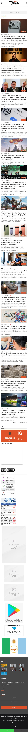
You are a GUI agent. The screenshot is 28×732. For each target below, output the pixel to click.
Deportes (22, 682)
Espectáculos (10, 682)
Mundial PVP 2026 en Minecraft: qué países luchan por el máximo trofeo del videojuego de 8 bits (12, 157)
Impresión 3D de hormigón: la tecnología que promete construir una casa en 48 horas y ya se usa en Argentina (13, 383)
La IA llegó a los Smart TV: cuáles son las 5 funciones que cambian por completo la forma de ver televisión (13, 412)
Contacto (3, 694)
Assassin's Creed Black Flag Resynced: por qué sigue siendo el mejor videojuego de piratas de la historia (14, 215)
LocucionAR (14, 718)
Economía (4, 684)
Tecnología (17, 682)
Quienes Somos (16, 720)
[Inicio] (14, 3)
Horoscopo (12, 493)
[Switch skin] (26, 3)
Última (25, 422)
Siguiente (22, 422)
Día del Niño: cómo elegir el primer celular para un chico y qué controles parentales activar (14, 355)
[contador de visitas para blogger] (8, 471)
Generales (4, 682)
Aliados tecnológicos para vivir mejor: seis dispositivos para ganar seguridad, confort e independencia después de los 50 (14, 270)
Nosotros (3, 688)
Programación (9, 720)
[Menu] (1, 3)
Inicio (4, 720)
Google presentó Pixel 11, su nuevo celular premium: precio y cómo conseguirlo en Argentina (11, 242)
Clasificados (22, 720)
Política (8, 684)
